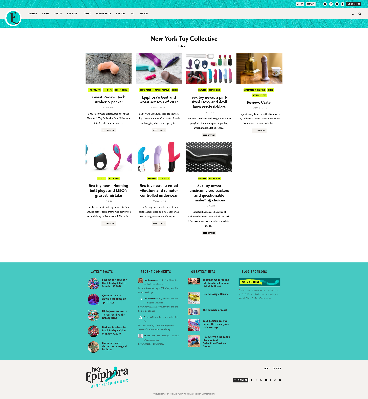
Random (144, 13)
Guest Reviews (95, 90)
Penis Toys (107, 90)
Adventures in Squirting (254, 90)
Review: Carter (259, 102)
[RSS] (275, 380)
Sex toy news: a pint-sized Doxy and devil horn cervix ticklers (209, 102)
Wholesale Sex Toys (259, 290)
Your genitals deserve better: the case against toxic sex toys (216, 324)
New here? (72, 13)
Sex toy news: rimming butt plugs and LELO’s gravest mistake (108, 190)
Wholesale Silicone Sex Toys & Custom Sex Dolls (255, 298)
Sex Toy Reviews (121, 90)
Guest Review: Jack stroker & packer (108, 99)
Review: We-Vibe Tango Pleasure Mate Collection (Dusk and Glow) (216, 341)
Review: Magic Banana (216, 294)
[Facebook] (252, 380)
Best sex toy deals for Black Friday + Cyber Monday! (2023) (114, 330)
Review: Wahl (144, 344)
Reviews (32, 13)
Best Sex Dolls (273, 290)
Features (202, 90)
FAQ (132, 13)
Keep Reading (108, 130)
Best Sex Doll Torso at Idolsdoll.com (251, 294)
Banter (58, 13)
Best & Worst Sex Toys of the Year (154, 90)
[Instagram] (331, 4)
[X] (256, 380)
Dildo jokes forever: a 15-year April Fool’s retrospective (114, 314)
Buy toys (120, 13)
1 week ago (148, 292)
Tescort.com (245, 290)
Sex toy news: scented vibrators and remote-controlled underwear (159, 190)
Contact (310, 4)
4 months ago (164, 329)
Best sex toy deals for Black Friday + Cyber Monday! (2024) (114, 283)
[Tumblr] (342, 4)
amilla (147, 335)
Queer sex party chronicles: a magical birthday (114, 346)
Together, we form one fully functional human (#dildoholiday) (216, 283)
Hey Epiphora (160, 394)
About (300, 4)
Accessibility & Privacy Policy (202, 394)
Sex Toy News (214, 90)
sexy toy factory (272, 294)
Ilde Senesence (150, 280)
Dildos (270, 90)
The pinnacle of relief (215, 310)
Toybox (87, 13)
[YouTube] (337, 4)
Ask (175, 394)
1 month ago (149, 311)
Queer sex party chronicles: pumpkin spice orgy (114, 299)
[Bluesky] (325, 4)
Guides (45, 13)
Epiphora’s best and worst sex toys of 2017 (159, 99)
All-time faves (103, 13)
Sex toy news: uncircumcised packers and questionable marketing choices (209, 192)
